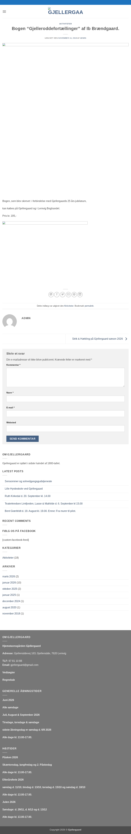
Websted (11, 422)
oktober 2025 (9, 588)
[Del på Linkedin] (80, 294)
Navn (9, 392)
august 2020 (9, 607)
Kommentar (13, 365)
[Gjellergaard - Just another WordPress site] (65, 11)
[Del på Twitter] (62, 294)
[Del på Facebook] (56, 294)
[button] (4, 11)
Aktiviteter (65, 24)
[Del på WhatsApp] (51, 294)
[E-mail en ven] (68, 294)
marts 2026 (8, 576)
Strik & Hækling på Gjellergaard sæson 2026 (97, 338)
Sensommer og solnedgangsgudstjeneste (28, 481)
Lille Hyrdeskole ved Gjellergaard (24, 488)
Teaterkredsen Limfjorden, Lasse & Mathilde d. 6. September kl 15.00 (44, 503)
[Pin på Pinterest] (74, 294)
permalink (89, 306)
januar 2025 (9, 595)
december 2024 (11, 601)
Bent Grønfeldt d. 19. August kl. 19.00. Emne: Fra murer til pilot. (40, 511)
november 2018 (11, 613)
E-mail (10, 407)
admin (83, 38)
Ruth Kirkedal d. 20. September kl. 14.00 (27, 496)
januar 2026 (9, 582)
